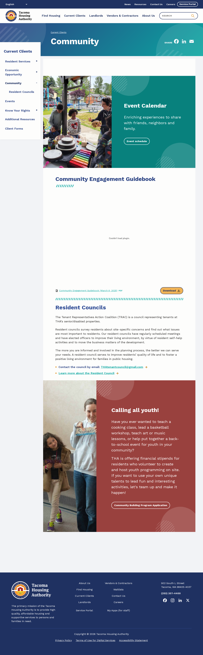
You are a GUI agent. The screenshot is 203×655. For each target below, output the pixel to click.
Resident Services (17, 61)
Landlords (84, 602)
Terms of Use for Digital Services (95, 640)
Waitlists (118, 589)
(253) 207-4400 (171, 593)
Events (10, 101)
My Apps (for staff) (118, 610)
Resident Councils (21, 91)
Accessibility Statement (133, 640)
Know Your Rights (17, 110)
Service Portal (84, 610)
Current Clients (58, 32)
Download (169, 290)
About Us (84, 583)
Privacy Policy (63, 640)
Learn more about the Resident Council (86, 373)
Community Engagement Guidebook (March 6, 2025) (88, 290)
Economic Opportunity (13, 72)
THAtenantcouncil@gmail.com (122, 367)
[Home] (18, 16)
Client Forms (14, 128)
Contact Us (118, 595)
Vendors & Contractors (118, 583)
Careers (118, 602)
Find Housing (84, 589)
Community (13, 83)
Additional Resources (20, 119)
